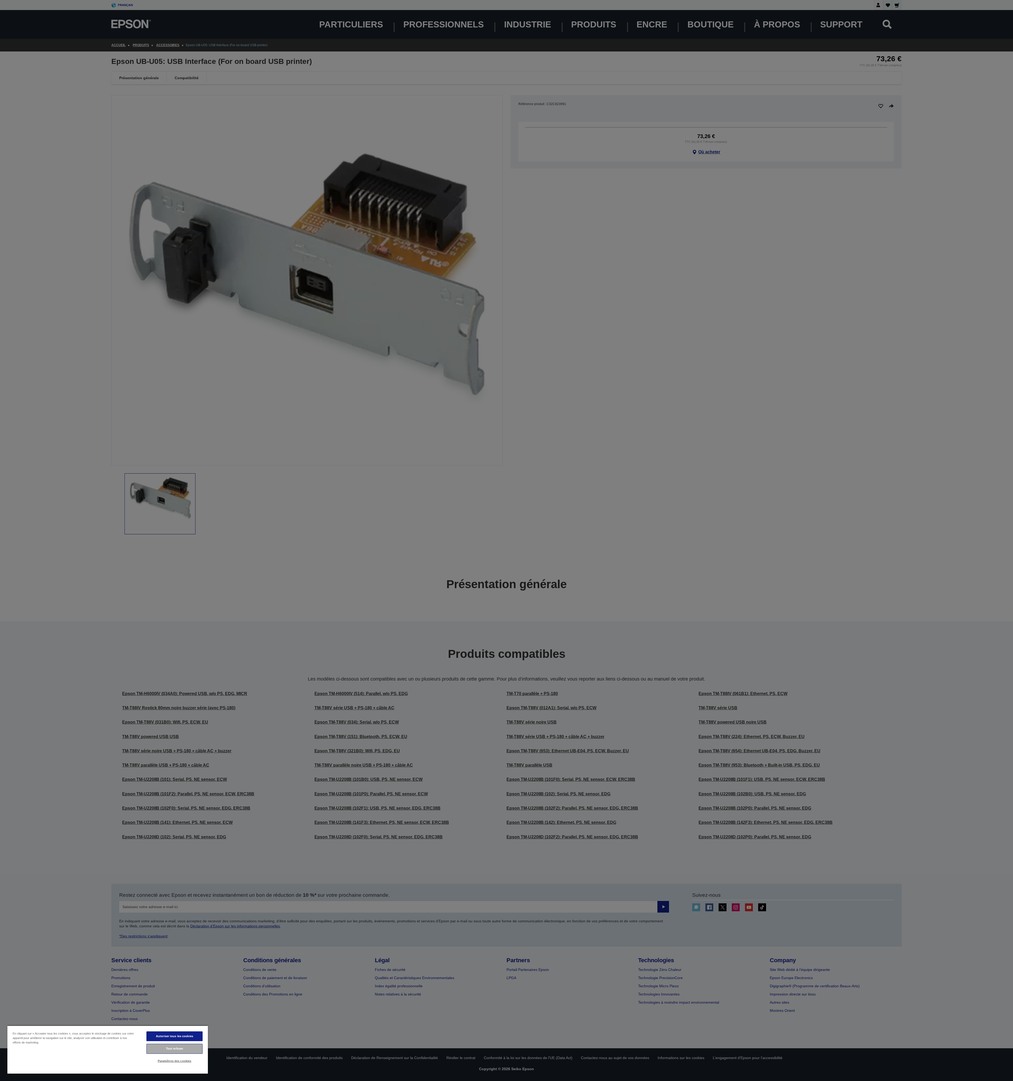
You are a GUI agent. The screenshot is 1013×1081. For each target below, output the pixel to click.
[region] (107, 1049)
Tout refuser (174, 1048)
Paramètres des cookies (175, 1061)
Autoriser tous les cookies (174, 1036)
